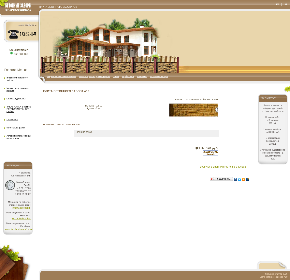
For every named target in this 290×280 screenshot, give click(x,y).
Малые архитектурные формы (94, 76)
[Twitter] (240, 179)
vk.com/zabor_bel (21, 218)
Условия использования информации (19, 137)
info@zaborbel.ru (21, 207)
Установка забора (159, 76)
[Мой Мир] (248, 179)
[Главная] (286, 4)
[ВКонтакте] (235, 179)
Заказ (116, 76)
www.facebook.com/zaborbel (20, 229)
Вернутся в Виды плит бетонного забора (223, 166)
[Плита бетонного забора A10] (193, 115)
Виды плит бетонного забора (61, 76)
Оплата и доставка (16, 98)
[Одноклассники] (244, 179)
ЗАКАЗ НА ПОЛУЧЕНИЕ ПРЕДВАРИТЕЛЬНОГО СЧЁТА (19, 109)
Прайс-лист (128, 76)
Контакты (142, 76)
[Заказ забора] (277, 4)
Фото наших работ (16, 127)
